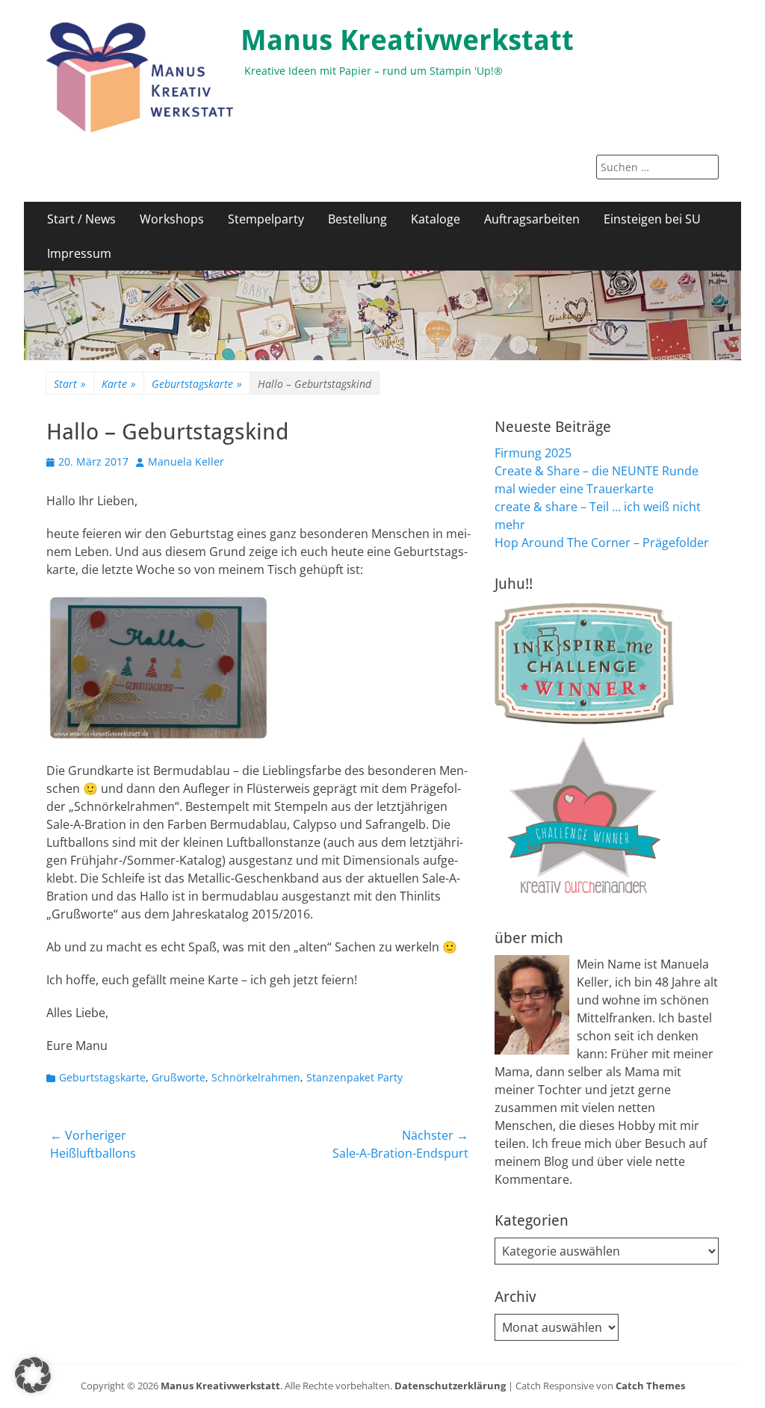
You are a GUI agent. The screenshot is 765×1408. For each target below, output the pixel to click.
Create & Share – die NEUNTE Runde (597, 471)
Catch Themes (650, 1385)
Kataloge (435, 219)
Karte (119, 384)
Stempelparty (266, 219)
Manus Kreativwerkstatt (407, 40)
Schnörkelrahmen (255, 1077)
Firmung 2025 (533, 453)
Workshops (172, 219)
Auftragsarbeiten (532, 219)
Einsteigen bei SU (652, 219)
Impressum (79, 253)
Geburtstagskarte (197, 384)
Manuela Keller (186, 461)
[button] (33, 1375)
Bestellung (357, 219)
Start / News (81, 219)
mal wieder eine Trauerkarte (574, 489)
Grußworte (178, 1077)
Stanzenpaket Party (354, 1077)
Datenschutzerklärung (450, 1385)
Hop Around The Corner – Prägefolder (602, 542)
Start (70, 384)
